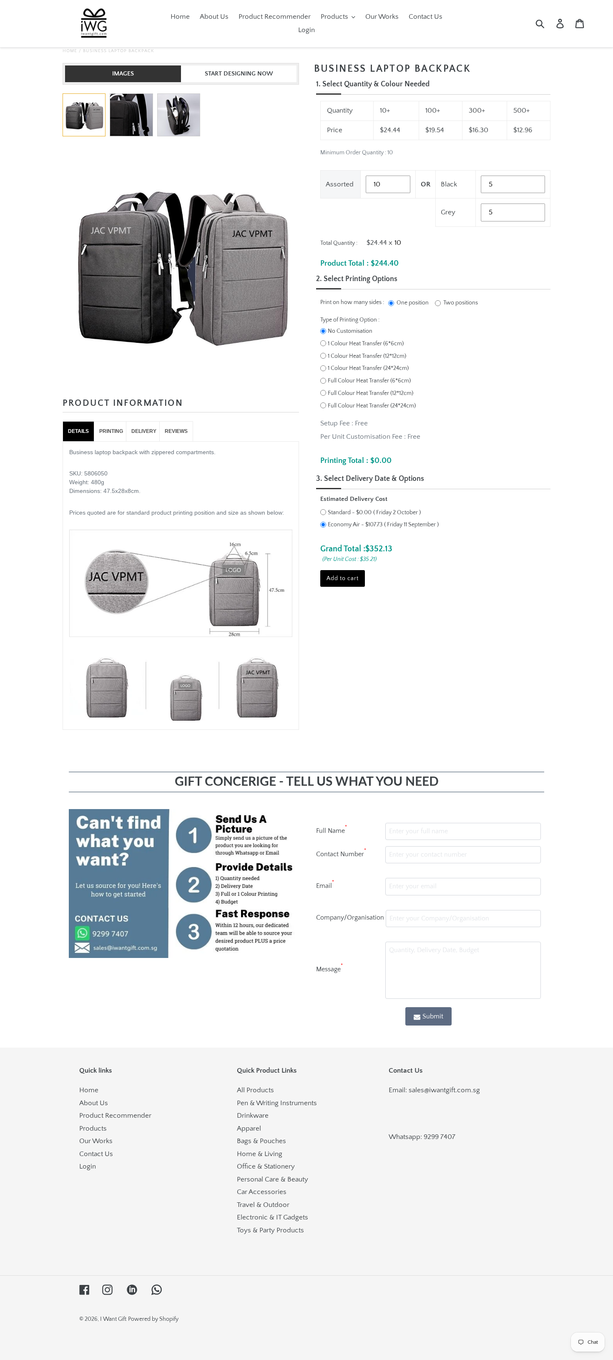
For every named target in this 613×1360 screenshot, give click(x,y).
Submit (432, 1016)
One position (413, 302)
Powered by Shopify (153, 1319)
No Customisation (350, 331)
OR (425, 184)
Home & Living (259, 1154)
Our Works (96, 1141)
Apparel (249, 1128)
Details (78, 431)
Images (123, 73)
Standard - (350, 512)
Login (87, 1166)
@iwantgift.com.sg (452, 1090)
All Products (255, 1090)
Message (329, 968)
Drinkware (253, 1115)
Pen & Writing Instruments (277, 1103)
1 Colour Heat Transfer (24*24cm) (368, 368)
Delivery (143, 431)
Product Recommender (115, 1115)
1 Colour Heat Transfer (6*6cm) (366, 343)
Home (70, 50)
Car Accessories (261, 1192)
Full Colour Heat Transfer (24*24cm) (372, 405)
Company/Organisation (350, 917)
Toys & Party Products (270, 1230)
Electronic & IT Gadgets (272, 1217)
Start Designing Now (239, 73)
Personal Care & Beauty (272, 1179)
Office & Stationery (266, 1166)
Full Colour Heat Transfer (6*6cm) (369, 380)
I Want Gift (113, 1319)
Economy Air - (355, 524)
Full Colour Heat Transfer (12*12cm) (370, 393)
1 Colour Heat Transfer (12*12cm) (367, 356)
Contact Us (96, 1154)
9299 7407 (439, 1137)
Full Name (331, 830)
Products (93, 1128)
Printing (111, 431)
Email (325, 885)
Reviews (176, 431)
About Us (93, 1103)
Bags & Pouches (261, 1141)
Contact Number (341, 853)
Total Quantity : (338, 243)
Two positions (460, 302)
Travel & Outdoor (263, 1205)
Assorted (340, 184)
